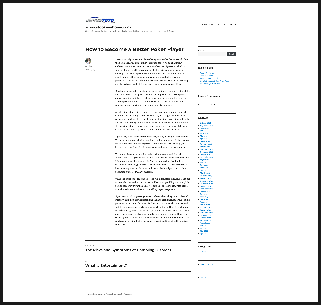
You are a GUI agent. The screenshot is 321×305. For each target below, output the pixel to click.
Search (201, 51)
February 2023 (206, 207)
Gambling (204, 252)
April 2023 (204, 202)
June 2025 (204, 133)
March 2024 (205, 173)
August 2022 (205, 223)
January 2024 (205, 178)
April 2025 (204, 139)
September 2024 (206, 157)
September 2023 (206, 189)
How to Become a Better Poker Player (214, 81)
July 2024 (204, 162)
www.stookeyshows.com (108, 27)
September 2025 (206, 126)
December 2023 (206, 181)
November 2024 (206, 152)
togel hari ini (208, 24)
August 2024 (205, 160)
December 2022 (206, 213)
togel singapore (206, 264)
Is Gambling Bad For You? (210, 84)
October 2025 (205, 123)
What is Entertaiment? (209, 78)
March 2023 (205, 205)
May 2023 (204, 199)
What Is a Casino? (207, 76)
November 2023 (206, 184)
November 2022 (206, 215)
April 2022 (204, 234)
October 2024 (205, 155)
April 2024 (204, 170)
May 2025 (204, 136)
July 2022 (204, 226)
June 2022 (204, 228)
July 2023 (203, 194)
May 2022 (204, 231)
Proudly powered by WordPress (119, 294)
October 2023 (205, 186)
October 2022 (205, 218)
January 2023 (205, 210)
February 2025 (206, 144)
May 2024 (204, 168)
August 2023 (205, 191)
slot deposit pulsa (227, 24)
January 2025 (205, 147)
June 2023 (204, 197)
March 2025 (205, 141)
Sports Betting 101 (207, 73)
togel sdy (203, 277)
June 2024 (204, 165)
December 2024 (206, 149)
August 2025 (205, 128)
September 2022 (206, 220)
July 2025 (204, 131)
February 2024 (206, 176)
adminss (88, 66)
